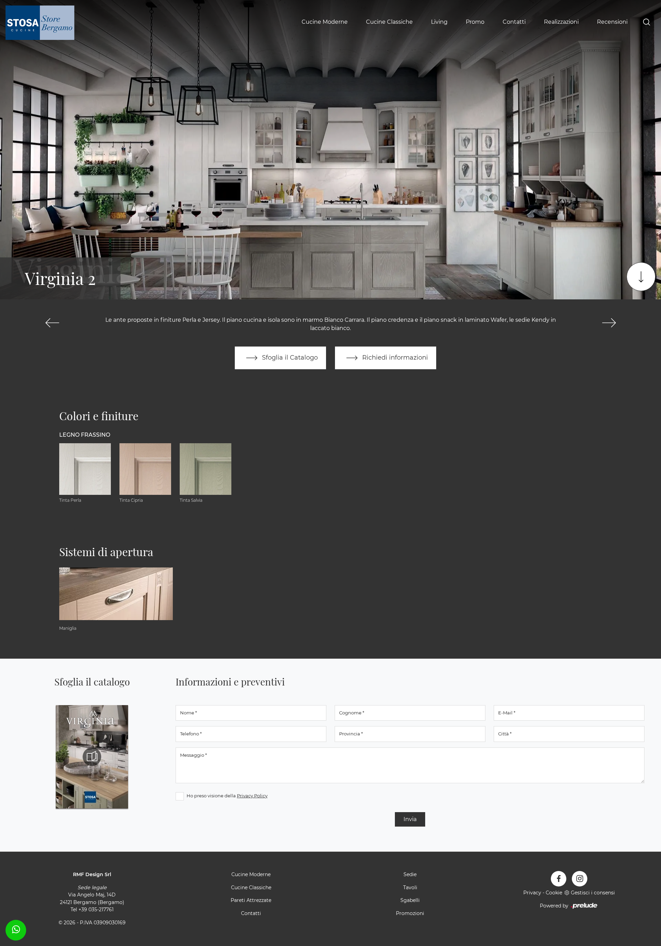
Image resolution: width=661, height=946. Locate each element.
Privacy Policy (252, 795)
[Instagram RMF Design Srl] (579, 878)
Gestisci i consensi (593, 893)
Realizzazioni (561, 22)
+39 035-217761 (96, 909)
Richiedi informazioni (394, 357)
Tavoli (410, 887)
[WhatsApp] (16, 929)
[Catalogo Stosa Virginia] (92, 756)
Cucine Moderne (325, 22)
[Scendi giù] (641, 276)
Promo (475, 22)
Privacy (532, 893)
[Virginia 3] (608, 323)
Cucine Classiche (389, 22)
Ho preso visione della (227, 795)
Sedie (410, 874)
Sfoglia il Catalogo (289, 357)
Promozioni (410, 913)
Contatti (514, 22)
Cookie (554, 893)
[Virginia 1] (52, 323)
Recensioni (612, 22)
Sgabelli (410, 900)
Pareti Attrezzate (251, 900)
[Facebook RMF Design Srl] (558, 878)
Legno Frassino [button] (84, 435)
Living (439, 22)
